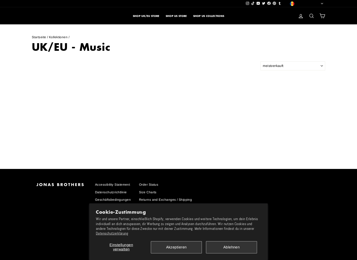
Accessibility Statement (112, 184)
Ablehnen (231, 247)
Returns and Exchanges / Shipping (165, 199)
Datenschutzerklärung (112, 233)
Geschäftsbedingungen (113, 199)
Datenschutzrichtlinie (111, 192)
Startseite (39, 37)
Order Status (148, 184)
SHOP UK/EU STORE (146, 16)
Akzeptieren (176, 247)
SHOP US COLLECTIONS (208, 16)
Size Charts (148, 192)
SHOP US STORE (176, 16)
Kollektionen (58, 37)
